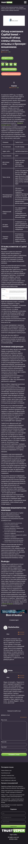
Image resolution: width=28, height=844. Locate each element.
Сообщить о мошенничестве (11, 74)
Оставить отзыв (7, 58)
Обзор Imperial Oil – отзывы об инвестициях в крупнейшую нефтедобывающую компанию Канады (12, 800)
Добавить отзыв (5, 715)
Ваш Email (4, 747)
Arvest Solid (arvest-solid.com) (8, 780)
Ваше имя (3, 741)
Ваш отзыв (4, 720)
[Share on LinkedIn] (11, 64)
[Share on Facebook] (3, 64)
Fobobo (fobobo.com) (6, 770)
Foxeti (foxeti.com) (5, 773)
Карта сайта (13, 834)
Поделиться (4, 62)
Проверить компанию (9, 69)
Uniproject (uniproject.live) (7, 775)
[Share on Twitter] (7, 64)
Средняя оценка (5, 50)
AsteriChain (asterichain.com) (8, 778)
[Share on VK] (15, 64)
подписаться (13, 826)
